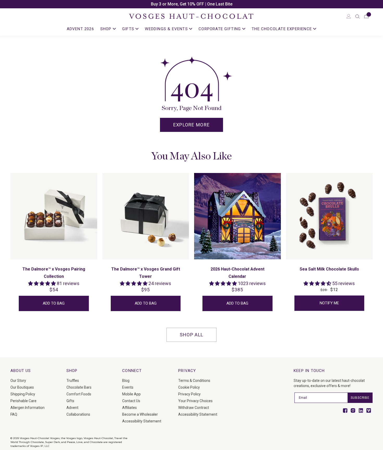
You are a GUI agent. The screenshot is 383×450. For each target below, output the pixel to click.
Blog (125, 380)
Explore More (191, 124)
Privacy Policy (189, 394)
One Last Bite (219, 4)
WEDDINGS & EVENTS (167, 29)
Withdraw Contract (193, 408)
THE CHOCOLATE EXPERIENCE (282, 29)
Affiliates (129, 408)
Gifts (70, 401)
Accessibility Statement (141, 421)
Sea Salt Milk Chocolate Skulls (329, 269)
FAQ (13, 414)
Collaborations (78, 414)
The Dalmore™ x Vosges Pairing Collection (53, 273)
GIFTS (128, 29)
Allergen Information (27, 408)
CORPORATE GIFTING (220, 29)
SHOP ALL (191, 334)
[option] (191, 4)
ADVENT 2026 (80, 29)
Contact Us (131, 401)
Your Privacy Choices (195, 401)
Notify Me (329, 303)
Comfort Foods (78, 394)
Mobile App (131, 394)
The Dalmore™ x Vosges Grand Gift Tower (145, 273)
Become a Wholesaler (140, 414)
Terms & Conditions (194, 380)
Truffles (72, 380)
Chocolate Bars (78, 387)
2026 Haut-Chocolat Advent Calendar (237, 273)
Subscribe (360, 398)
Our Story (18, 380)
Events (127, 387)
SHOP (106, 29)
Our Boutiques (22, 387)
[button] (357, 16)
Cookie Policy (189, 387)
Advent (72, 408)
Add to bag (54, 303)
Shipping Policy (22, 394)
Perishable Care (23, 401)
